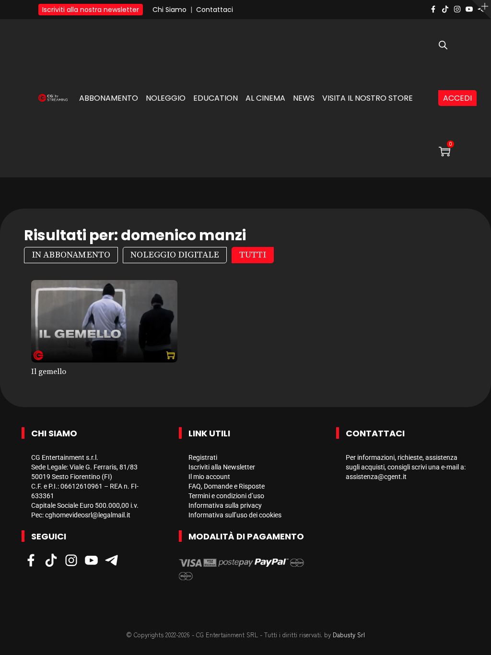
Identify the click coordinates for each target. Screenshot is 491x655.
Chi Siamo (169, 9)
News (304, 98)
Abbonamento (108, 98)
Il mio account (209, 476)
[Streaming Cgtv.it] (53, 96)
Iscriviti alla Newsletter (221, 467)
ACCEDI (457, 98)
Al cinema (265, 98)
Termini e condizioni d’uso (226, 496)
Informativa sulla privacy (225, 505)
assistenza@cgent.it (376, 476)
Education (215, 98)
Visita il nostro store (367, 98)
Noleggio (166, 98)
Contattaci (214, 9)
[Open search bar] (443, 45)
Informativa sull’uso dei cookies (234, 515)
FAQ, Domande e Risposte (226, 486)
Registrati (202, 457)
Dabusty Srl (349, 634)
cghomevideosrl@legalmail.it (87, 515)
